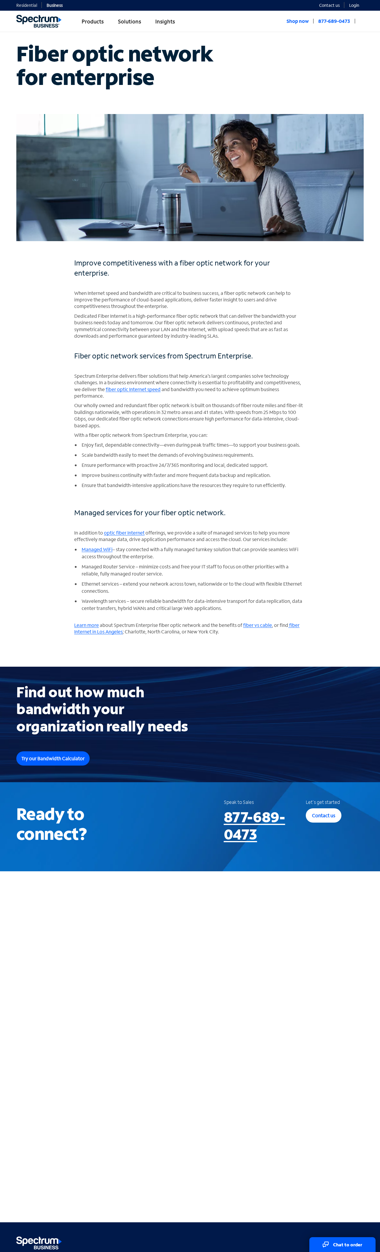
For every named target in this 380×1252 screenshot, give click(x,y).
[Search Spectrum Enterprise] (362, 21)
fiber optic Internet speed (133, 389)
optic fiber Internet (124, 532)
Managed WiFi (97, 549)
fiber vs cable (257, 625)
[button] (356, 5)
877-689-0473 (254, 825)
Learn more (86, 625)
